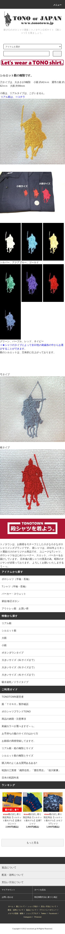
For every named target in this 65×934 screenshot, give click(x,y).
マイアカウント (8, 890)
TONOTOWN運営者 (13, 696)
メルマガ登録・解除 (15, 913)
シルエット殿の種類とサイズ (17, 755)
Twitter (43, 913)
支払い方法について (48, 906)
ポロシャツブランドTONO (16, 711)
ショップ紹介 (33, 906)
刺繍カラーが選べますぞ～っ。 (19, 726)
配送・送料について (15, 910)
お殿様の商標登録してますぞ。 (19, 740)
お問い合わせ (7, 897)
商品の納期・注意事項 (14, 718)
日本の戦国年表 (10, 777)
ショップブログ (32, 913)
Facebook (53, 913)
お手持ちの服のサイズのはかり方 (20, 733)
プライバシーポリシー (48, 910)
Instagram (28, 917)
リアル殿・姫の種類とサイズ (17, 748)
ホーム (10, 906)
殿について (20, 906)
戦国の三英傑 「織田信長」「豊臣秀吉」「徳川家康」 (31, 770)
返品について (31, 910)
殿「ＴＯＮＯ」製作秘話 (15, 704)
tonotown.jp (31, 929)
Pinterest (37, 917)
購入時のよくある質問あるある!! (19, 763)
